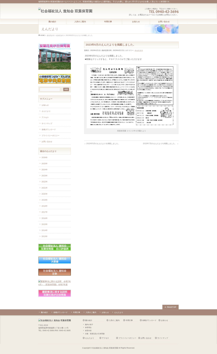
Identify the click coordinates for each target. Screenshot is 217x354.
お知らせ (45, 105)
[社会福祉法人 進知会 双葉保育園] (65, 11)
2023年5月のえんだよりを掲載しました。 (102, 143)
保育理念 (88, 327)
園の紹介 (44, 312)
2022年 (45, 182)
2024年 (45, 170)
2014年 (45, 230)
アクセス (45, 117)
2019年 (45, 200)
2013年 (45, 236)
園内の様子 (89, 324)
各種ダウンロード (49, 129)
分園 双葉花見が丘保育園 (95, 334)
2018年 (45, 206)
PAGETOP (171, 307)
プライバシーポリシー (50, 136)
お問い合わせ (47, 142)
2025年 (45, 164)
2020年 (45, 194)
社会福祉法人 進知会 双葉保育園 (105, 348)
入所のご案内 (91, 312)
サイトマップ (47, 123)
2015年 (45, 224)
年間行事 (76, 312)
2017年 (45, 212)
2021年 (45, 188)
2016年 (45, 218)
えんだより (139, 50)
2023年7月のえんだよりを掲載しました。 (161, 143)
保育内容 (88, 330)
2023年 (45, 176)
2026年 (45, 157)
